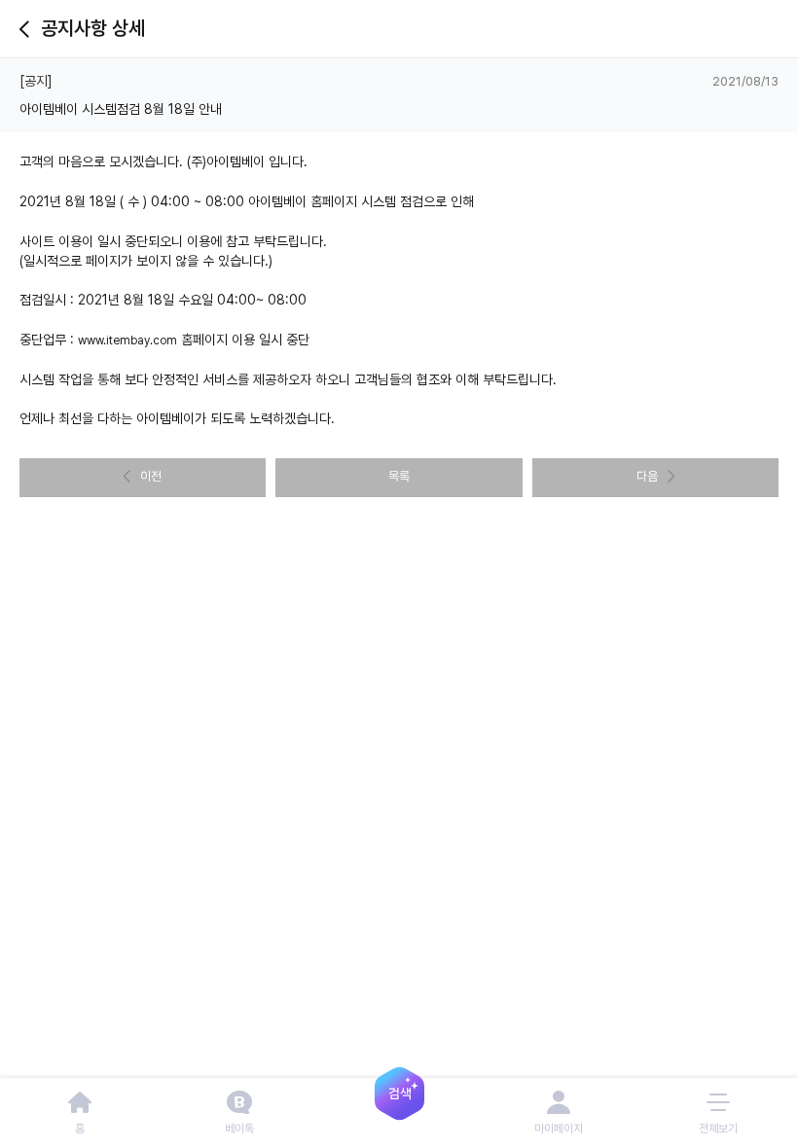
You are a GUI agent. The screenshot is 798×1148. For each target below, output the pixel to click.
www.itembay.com (127, 340)
